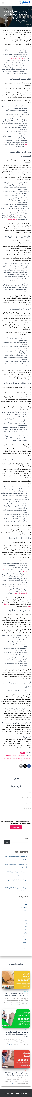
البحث (26, 838)
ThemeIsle (7, 1093)
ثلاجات (25, 910)
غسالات (25, 929)
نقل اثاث (25, 106)
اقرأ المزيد (13, 1004)
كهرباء (26, 945)
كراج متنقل (24, 942)
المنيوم (25, 901)
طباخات (25, 926)
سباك (26, 920)
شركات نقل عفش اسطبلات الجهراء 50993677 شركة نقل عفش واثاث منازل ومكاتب (16, 1034)
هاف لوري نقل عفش (25, 760)
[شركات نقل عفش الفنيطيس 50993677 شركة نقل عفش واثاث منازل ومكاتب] (16, 979)
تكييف (26, 904)
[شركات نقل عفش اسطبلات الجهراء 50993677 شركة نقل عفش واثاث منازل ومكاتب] (16, 1018)
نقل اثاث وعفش (21, 758)
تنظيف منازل (24, 907)
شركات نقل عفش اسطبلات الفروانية (17, 58)
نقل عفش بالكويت (12, 219)
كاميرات (25, 939)
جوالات (25, 913)
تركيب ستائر (23, 755)
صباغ (26, 923)
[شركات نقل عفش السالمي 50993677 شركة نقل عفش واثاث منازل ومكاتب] (16, 1059)
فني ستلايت (24, 936)
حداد (26, 917)
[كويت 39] (24, 3)
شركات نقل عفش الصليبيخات (13, 755)
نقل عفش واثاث (7, 758)
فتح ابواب (25, 932)
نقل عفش (14, 758)
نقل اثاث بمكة (18, 593)
